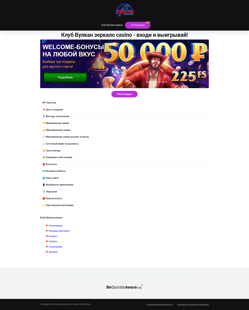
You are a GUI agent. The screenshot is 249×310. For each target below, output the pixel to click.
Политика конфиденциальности (160, 305)
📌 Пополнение (53, 246)
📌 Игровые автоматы (57, 231)
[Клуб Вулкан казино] (124, 11)
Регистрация (138, 25)
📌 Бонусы (51, 236)
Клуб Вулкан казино (112, 25)
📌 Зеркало (51, 252)
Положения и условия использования (193, 305)
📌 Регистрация (53, 225)
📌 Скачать (51, 241)
